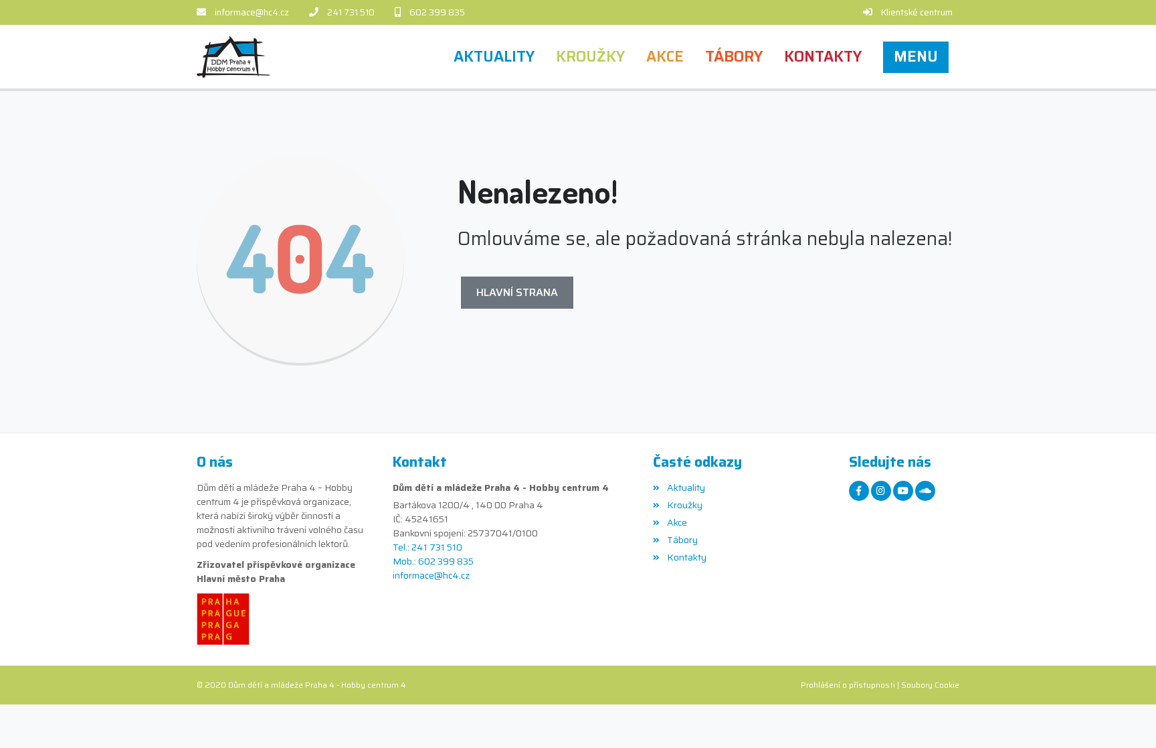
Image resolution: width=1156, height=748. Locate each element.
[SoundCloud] (925, 491)
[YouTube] (903, 491)
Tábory (682, 539)
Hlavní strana (517, 292)
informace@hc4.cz (252, 12)
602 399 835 (437, 12)
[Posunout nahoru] (1126, 718)
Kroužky (684, 505)
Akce (676, 522)
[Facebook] (859, 491)
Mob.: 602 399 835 (433, 561)
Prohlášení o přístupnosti (848, 684)
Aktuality (685, 487)
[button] (915, 56)
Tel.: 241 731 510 (427, 547)
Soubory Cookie (930, 684)
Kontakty (686, 557)
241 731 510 (351, 12)
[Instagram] (881, 491)
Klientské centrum (917, 12)
